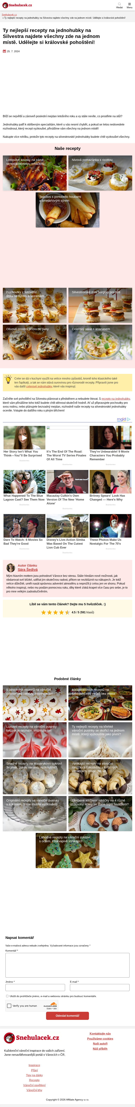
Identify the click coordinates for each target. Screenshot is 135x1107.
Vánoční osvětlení (34, 1085)
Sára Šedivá (28, 570)
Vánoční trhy (34, 1090)
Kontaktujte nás (100, 1033)
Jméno (10, 981)
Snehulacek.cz (9, 14)
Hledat (119, 7)
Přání (34, 1070)
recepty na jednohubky (116, 398)
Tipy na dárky (34, 1075)
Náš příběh (100, 1048)
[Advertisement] (67, 84)
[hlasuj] (43, 612)
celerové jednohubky (39, 386)
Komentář (11, 950)
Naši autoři (100, 1043)
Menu (129, 7)
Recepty (34, 1080)
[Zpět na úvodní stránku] (25, 5)
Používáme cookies (100, 1038)
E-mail (74, 981)
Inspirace (34, 1065)
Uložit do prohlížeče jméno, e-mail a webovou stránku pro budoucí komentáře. (53, 996)
